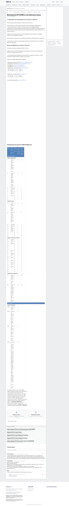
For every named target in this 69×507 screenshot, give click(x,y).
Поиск (57, 1)
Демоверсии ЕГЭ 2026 (51, 41)
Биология (54, 4)
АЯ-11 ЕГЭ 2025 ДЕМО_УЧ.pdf (24, 63)
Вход (61, 1)
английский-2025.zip (22, 80)
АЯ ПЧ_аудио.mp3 (25, 67)
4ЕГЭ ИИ (26, 1)
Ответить (23, 470)
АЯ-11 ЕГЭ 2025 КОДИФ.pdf (19, 65)
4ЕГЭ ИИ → (13, 16)
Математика (8, 4)
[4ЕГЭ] (8, 1)
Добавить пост (30, 490)
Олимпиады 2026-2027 (51, 44)
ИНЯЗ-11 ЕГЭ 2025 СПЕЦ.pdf (19, 66)
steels (10, 474)
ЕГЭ (13, 1)
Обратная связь (31, 488)
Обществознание (26, 4)
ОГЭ (17, 1)
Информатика (42, 4)
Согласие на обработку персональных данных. (13, 492)
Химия (37, 4)
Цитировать (19, 470)
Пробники (59, 43)
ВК (11, 486)
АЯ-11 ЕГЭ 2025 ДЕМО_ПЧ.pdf (26, 62)
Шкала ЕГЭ (49, 43)
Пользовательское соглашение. (11, 493)
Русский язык (14, 4)
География (49, 4)
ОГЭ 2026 (58, 41)
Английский (9, 8)
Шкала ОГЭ (54, 43)
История (58, 4)
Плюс (53, 1)
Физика (19, 4)
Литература (33, 4)
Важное (21, 1)
